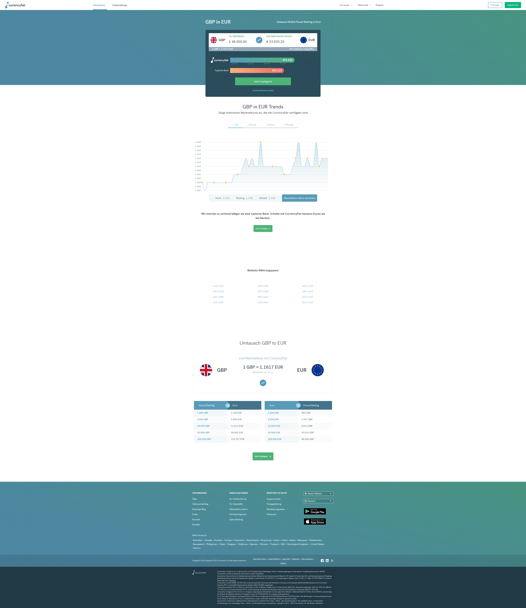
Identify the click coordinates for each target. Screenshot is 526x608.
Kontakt (196, 524)
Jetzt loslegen (263, 228)
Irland (284, 540)
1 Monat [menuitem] (270, 124)
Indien (276, 540)
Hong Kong (266, 540)
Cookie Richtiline (274, 559)
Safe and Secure (307, 559)
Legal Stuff (286, 559)
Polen (222, 544)
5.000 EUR (273, 419)
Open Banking (236, 519)
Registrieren (513, 5)
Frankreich (239, 540)
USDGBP (218, 297)
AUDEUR (307, 302)
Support (379, 5)
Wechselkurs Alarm (238, 509)
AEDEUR (307, 286)
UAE (283, 544)
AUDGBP (263, 286)
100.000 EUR (274, 439)
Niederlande (315, 540)
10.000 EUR (274, 426)
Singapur (231, 544)
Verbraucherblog (200, 504)
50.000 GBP (203, 432)
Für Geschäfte (236, 504)
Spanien (254, 544)
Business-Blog (199, 509)
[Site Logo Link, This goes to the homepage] (48, 5)
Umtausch (271, 514)
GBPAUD (263, 297)
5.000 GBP (202, 419)
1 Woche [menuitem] (252, 124)
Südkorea (242, 544)
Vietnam (197, 548)
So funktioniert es (237, 499)
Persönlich (99, 5)
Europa (228, 540)
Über (194, 499)
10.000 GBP (203, 426)
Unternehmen (119, 5)
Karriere (196, 519)
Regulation (295, 559)
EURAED (263, 302)
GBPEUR (307, 291)
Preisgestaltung (274, 504)
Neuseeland (198, 544)
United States (317, 544)
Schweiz (264, 544)
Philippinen (211, 544)
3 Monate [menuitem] (288, 124)
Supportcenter (274, 499)
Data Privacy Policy (259, 559)
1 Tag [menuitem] (235, 124)
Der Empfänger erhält (279, 36)
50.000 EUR (274, 432)
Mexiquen (302, 540)
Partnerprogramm (237, 514)
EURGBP (218, 302)
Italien (292, 540)
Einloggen (495, 5)
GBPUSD (263, 291)
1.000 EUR (273, 412)
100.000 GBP (204, 439)
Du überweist (237, 36)
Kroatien (218, 540)
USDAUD (218, 291)
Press (195, 514)
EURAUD (218, 286)
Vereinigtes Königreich (297, 544)
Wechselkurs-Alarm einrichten (299, 198)
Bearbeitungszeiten (276, 509)
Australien (197, 540)
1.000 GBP (202, 412)
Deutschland (252, 540)
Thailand (274, 544)
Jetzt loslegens (263, 81)
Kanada (208, 540)
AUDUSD (307, 297)
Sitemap (283, 563)
